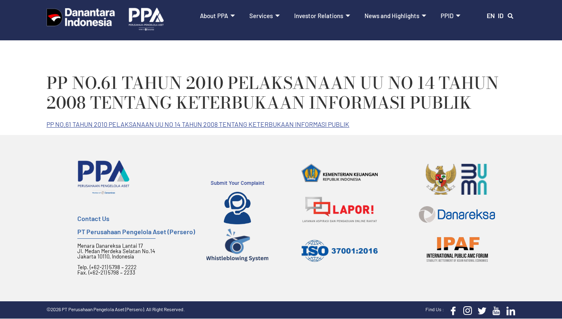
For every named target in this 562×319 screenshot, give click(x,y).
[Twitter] (480, 310)
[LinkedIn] (509, 310)
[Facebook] (451, 310)
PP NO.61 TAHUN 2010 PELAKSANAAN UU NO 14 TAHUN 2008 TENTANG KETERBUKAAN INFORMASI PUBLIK (197, 124)
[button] (511, 16)
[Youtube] (494, 310)
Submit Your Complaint (238, 182)
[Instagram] (466, 310)
